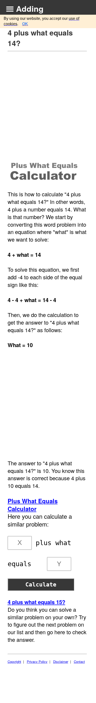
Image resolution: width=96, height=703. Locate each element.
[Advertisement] (48, 102)
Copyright (14, 661)
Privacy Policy (37, 661)
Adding (30, 8)
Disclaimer (60, 661)
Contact (79, 661)
